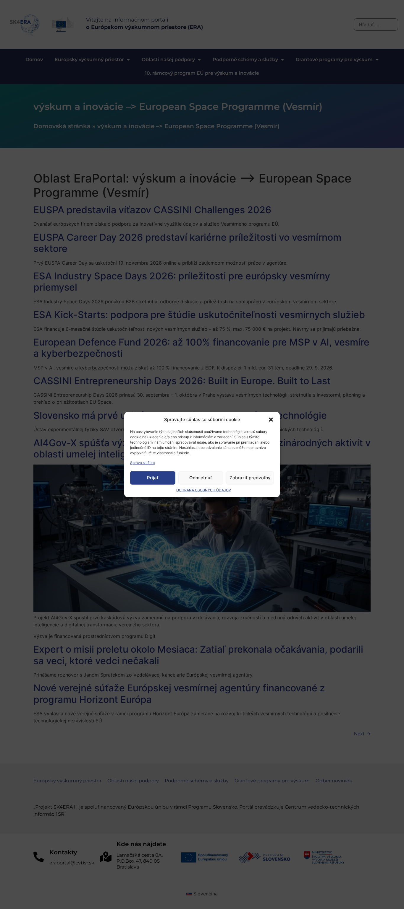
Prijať (153, 477)
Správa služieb (142, 462)
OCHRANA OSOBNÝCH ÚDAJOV (203, 490)
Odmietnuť (200, 477)
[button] (271, 420)
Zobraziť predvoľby (250, 477)
